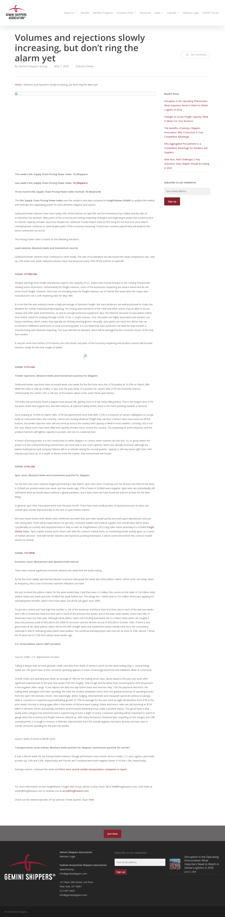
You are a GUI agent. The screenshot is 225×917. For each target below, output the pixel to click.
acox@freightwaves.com (75, 790)
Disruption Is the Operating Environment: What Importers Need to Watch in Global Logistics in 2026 (186, 105)
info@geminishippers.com (73, 873)
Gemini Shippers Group (33, 66)
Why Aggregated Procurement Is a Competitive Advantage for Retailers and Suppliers (185, 148)
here (91, 799)
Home (18, 84)
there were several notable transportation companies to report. (93, 769)
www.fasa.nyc (67, 869)
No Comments (198, 54)
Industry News (85, 66)
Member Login (67, 856)
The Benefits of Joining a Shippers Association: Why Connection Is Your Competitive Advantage (183, 132)
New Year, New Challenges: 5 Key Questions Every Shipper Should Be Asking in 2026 (186, 164)
